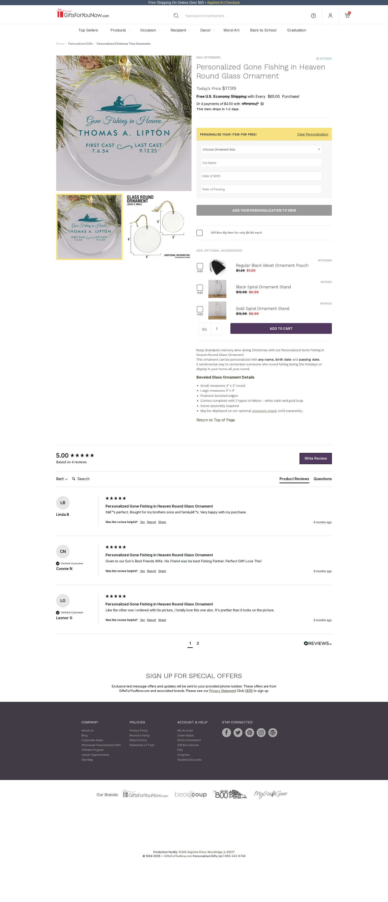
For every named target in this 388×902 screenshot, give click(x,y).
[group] (79, 456)
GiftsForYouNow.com (178, 856)
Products (118, 30)
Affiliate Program (93, 750)
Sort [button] (60, 479)
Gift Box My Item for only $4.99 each (236, 233)
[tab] (294, 479)
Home (60, 43)
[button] (190, 644)
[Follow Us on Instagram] (261, 732)
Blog (85, 735)
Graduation (296, 30)
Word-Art (231, 30)
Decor (205, 30)
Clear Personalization (312, 134)
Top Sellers (88, 30)
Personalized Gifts (80, 43)
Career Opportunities (95, 754)
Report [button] (151, 522)
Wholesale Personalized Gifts (101, 745)
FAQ (180, 750)
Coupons (183, 754)
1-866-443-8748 (234, 856)
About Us (88, 730)
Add (200, 271)
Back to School (263, 30)
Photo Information (189, 740)
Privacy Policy (139, 730)
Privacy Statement (222, 691)
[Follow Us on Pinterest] (249, 732)
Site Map (87, 759)
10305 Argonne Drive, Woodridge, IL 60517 (207, 852)
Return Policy (138, 740)
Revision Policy (140, 735)
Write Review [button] (315, 458)
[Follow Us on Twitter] (238, 732)
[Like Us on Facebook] (226, 732)
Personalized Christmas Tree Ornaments (123, 43)
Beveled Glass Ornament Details (225, 377)
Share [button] (162, 522)
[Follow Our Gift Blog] (272, 732)
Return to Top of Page (215, 420)
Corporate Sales (92, 740)
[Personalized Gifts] (82, 16)
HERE (249, 691)
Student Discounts (189, 759)
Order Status (185, 735)
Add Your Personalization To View (264, 210)
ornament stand (264, 410)
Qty (204, 329)
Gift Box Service (188, 745)
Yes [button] (142, 522)
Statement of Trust (142, 745)
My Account (185, 730)
